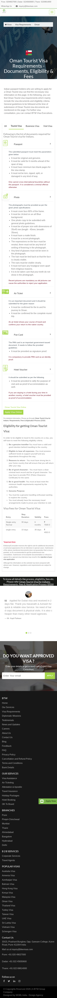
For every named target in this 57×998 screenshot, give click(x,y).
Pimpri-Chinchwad (10, 819)
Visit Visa (47, 126)
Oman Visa (7, 901)
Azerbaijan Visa (9, 880)
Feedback (6, 746)
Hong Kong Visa (9, 888)
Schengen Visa (9, 931)
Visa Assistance (9, 778)
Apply (50, 676)
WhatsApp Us (6, 6)
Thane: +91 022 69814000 (14, 968)
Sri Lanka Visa (9, 923)
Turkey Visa (7, 910)
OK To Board (8, 804)
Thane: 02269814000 (43, 2)
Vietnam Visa (8, 927)
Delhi (4, 845)
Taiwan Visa (8, 914)
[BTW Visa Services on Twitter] (8, 981)
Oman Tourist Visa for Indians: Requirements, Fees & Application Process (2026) (28, 583)
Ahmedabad (8, 832)
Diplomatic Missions (11, 716)
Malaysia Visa (8, 897)
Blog (4, 741)
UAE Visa (6, 918)
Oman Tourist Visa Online (15, 407)
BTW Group (39, 989)
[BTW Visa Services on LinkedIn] (14, 981)
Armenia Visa (8, 875)
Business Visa (32, 126)
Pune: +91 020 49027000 (14, 954)
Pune (4, 815)
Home (5, 703)
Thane (5, 828)
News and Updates (11, 724)
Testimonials (8, 720)
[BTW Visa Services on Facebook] (4, 981)
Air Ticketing (8, 782)
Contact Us (7, 737)
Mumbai (6, 823)
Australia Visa (8, 871)
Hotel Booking (8, 800)
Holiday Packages (10, 795)
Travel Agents (8, 860)
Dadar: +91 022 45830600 (14, 961)
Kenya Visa (7, 893)
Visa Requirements (11, 711)
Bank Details (8, 767)
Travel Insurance (10, 791)
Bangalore (7, 836)
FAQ (4, 750)
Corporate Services (11, 856)
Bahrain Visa (8, 884)
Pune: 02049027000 (8, 2)
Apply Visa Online (13, 412)
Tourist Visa (16, 126)
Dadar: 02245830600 (26, 2)
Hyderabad (7, 841)
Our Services (8, 707)
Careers (6, 729)
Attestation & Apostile (12, 787)
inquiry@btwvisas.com (28, 6)
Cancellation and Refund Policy (17, 759)
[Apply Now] (42, 801)
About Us (6, 733)
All (5, 126)
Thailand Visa (8, 905)
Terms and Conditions (12, 763)
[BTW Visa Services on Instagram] (19, 981)
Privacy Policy (8, 754)
